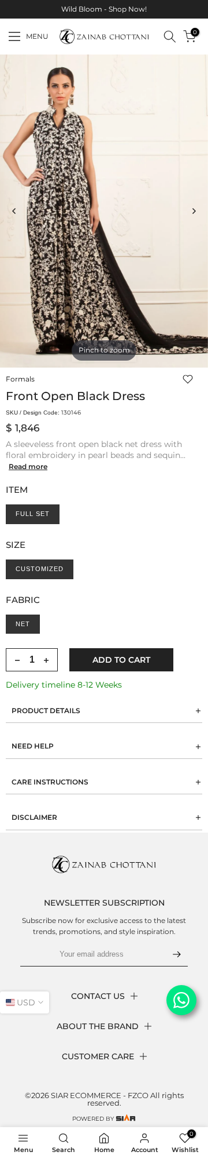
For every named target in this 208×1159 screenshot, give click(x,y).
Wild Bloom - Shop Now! (104, 9)
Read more (28, 466)
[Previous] (14, 211)
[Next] (193, 211)
